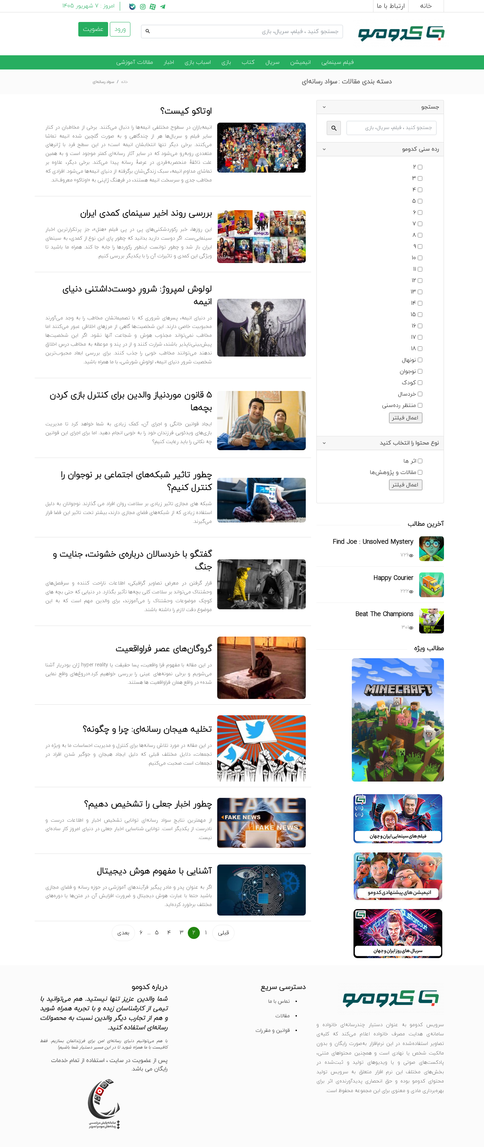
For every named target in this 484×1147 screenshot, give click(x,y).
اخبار (169, 62)
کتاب (248, 62)
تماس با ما (279, 1001)
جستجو (334, 24)
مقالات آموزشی (134, 62)
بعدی (123, 933)
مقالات (282, 1016)
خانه (426, 6)
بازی (226, 62)
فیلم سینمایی (337, 62)
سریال (272, 62)
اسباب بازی (198, 62)
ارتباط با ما (391, 6)
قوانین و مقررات (272, 1030)
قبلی (223, 933)
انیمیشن (300, 62)
